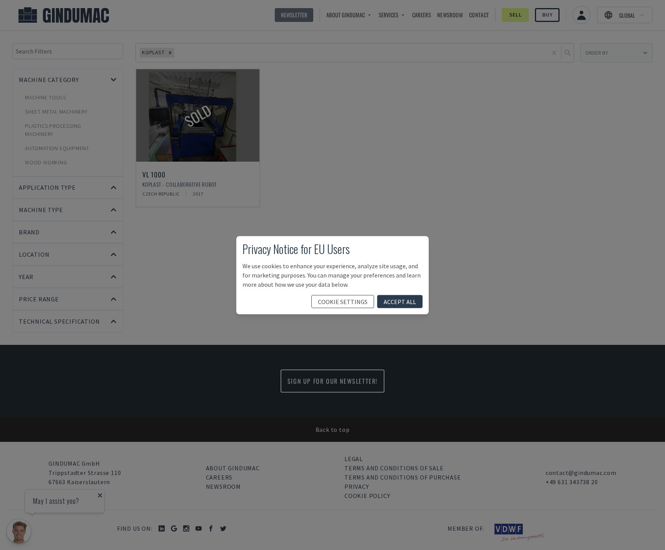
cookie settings (343, 301)
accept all (400, 301)
